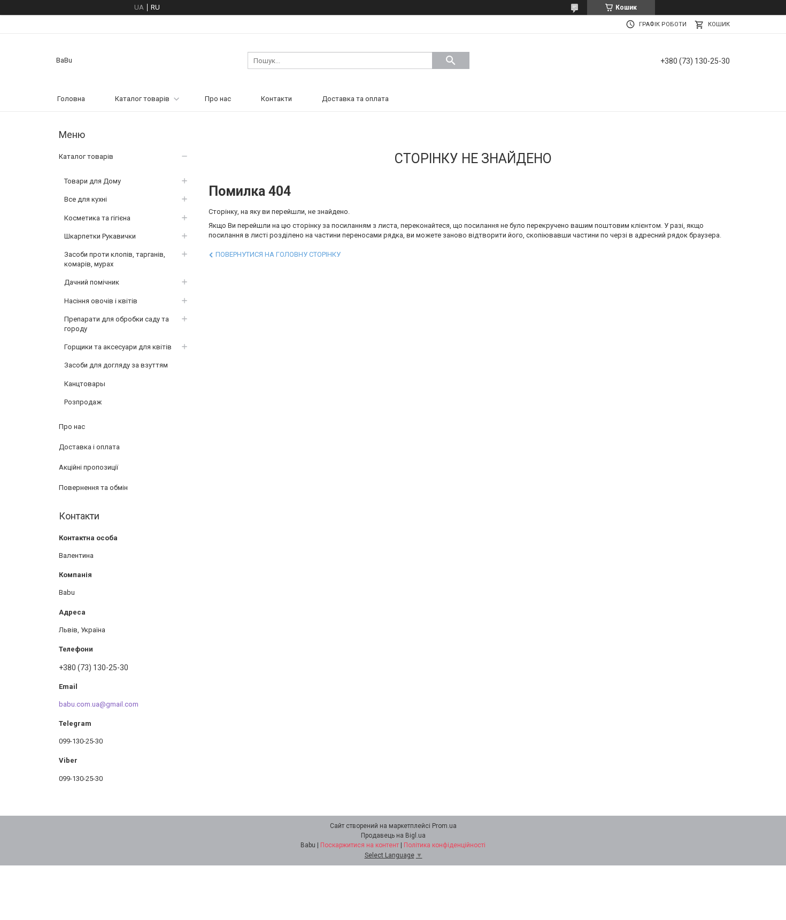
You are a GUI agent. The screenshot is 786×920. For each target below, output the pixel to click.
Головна (71, 99)
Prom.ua (444, 826)
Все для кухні (85, 199)
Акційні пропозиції (88, 467)
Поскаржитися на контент (359, 845)
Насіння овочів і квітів (100, 301)
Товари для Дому (92, 181)
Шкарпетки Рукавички (100, 236)
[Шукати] (450, 60)
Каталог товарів (142, 99)
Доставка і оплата (89, 447)
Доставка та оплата (355, 99)
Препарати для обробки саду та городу (116, 324)
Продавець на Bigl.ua (393, 835)
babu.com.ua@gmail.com (98, 704)
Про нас (218, 99)
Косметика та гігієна (97, 218)
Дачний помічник (91, 282)
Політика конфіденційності (445, 845)
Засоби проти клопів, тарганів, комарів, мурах (114, 259)
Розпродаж (83, 402)
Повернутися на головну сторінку (278, 254)
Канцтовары (84, 384)
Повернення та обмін (93, 488)
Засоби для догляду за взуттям (116, 365)
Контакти (276, 99)
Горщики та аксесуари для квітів (118, 347)
